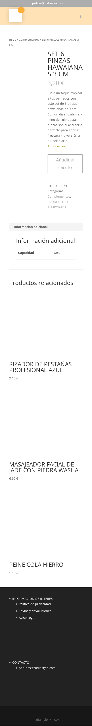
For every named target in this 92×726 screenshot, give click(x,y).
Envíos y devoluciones (35, 611)
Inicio (12, 40)
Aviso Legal (27, 617)
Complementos (29, 40)
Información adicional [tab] (31, 227)
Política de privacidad (35, 604)
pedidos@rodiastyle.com (37, 668)
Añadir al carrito (65, 163)
